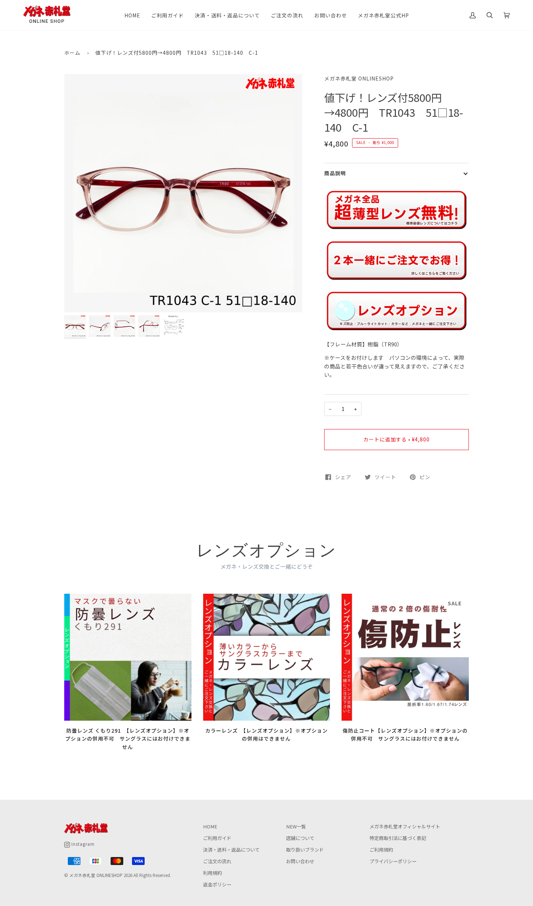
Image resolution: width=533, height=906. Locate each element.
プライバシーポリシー (393, 861)
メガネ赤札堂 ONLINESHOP (359, 78)
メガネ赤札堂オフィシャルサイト (404, 826)
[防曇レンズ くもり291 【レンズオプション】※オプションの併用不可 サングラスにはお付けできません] (127, 657)
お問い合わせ (300, 861)
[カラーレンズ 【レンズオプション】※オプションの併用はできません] (266, 657)
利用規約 (212, 872)
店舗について (300, 838)
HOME (210, 826)
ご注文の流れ (217, 861)
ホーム (72, 52)
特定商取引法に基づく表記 (397, 838)
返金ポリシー (217, 884)
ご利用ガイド (217, 838)
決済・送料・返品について (231, 849)
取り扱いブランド (305, 849)
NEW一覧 (296, 826)
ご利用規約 (381, 849)
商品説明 (335, 173)
